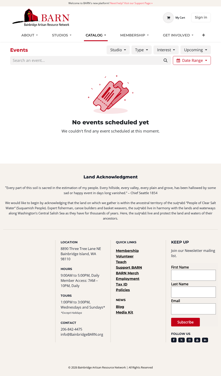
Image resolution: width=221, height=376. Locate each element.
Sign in (201, 17)
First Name (180, 267)
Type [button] (140, 49)
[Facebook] (174, 340)
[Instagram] (189, 340)
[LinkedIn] (205, 340)
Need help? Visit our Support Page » (131, 3)
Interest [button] (164, 49)
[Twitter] (181, 340)
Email (175, 301)
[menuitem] (29, 35)
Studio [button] (116, 49)
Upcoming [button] (194, 49)
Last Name (179, 284)
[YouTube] (197, 340)
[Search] (165, 60)
